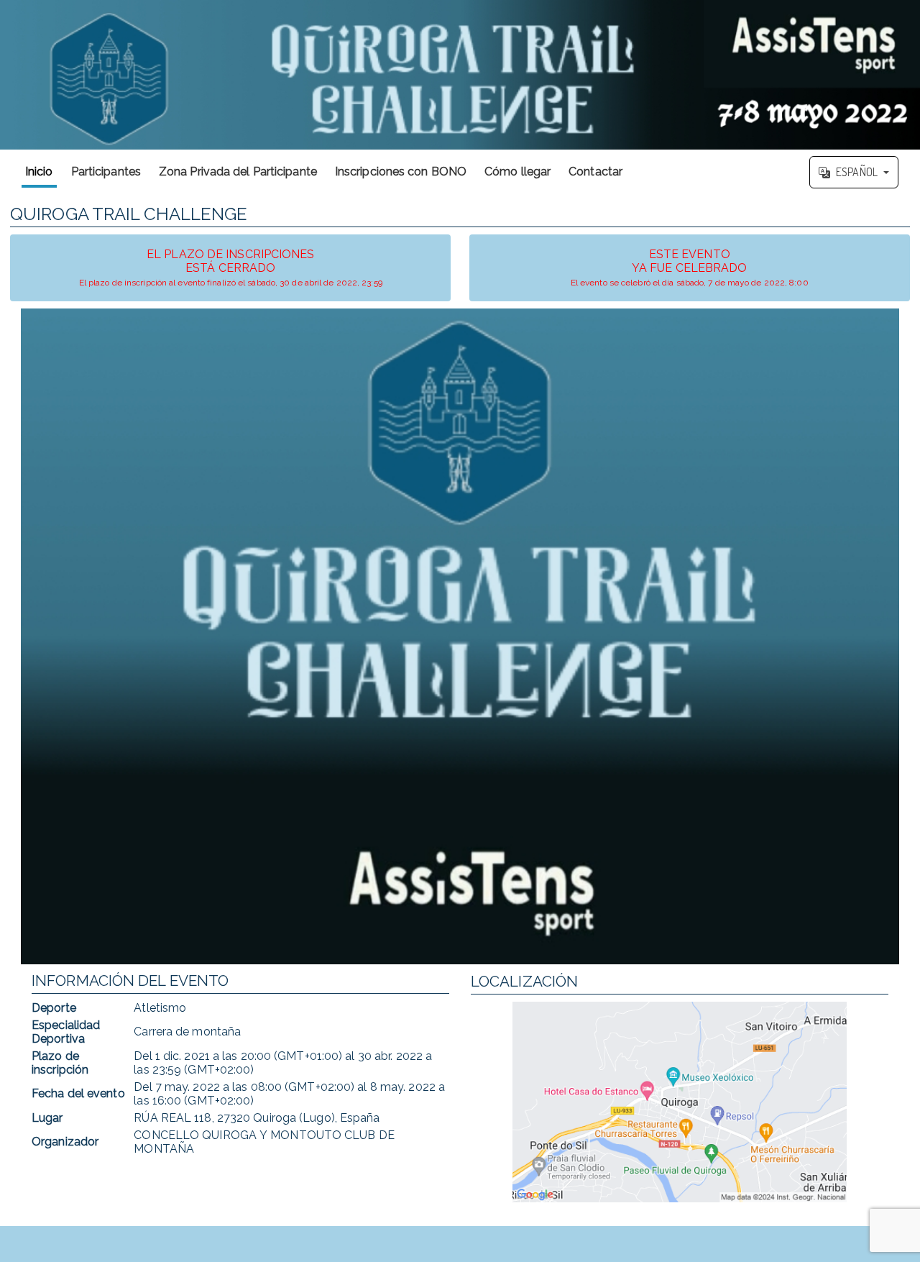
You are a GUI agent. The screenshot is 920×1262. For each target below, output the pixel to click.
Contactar (595, 171)
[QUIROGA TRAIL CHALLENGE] (460, 75)
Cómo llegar (517, 171)
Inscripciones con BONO (400, 171)
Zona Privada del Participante (238, 171)
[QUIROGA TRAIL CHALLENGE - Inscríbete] (460, 636)
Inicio (39, 171)
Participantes (106, 171)
